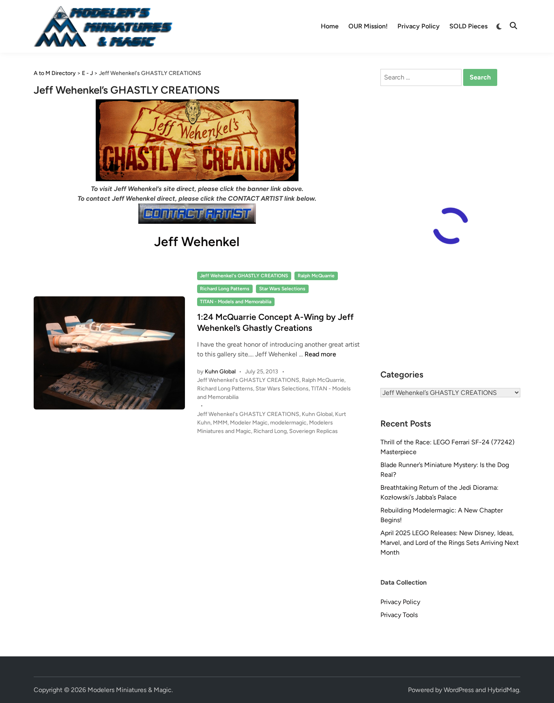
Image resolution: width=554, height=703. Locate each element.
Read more (320, 354)
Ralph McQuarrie (316, 276)
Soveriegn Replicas (313, 431)
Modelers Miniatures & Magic (130, 690)
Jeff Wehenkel (197, 241)
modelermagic (288, 422)
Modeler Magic (249, 422)
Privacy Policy (418, 26)
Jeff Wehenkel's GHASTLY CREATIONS (244, 276)
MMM (220, 422)
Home (330, 26)
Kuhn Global (220, 371)
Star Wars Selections (282, 288)
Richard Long (270, 431)
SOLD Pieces (468, 26)
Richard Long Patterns (224, 288)
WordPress (459, 690)
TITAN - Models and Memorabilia (235, 301)
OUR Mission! (368, 26)
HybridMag (503, 690)
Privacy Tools (399, 615)
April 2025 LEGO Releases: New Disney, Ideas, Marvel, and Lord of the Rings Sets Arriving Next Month (449, 542)
